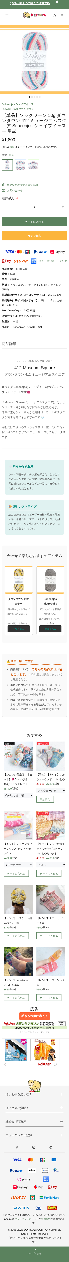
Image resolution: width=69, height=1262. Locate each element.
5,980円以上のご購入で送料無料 (30, 3)
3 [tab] (35, 97)
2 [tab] (32, 97)
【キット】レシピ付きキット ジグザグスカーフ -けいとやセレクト (50, 848)
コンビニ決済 (47, 260)
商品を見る (50, 628)
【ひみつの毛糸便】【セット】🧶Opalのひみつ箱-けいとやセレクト (18, 779)
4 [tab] (37, 97)
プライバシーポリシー (27, 1219)
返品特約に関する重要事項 (22, 184)
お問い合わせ (14, 190)
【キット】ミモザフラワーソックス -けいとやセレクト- (18, 848)
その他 (63, 260)
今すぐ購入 (34, 235)
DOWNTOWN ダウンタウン (18, 108)
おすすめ (34, 735)
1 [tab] (29, 97)
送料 (12, 146)
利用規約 (46, 1219)
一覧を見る (18, 628)
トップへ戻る (34, 1253)
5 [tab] (40, 97)
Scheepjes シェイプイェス (18, 104)
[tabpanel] (34, 59)
